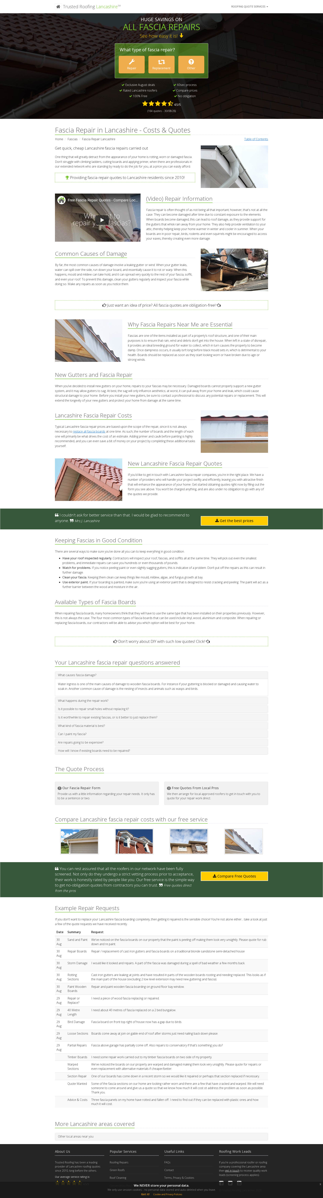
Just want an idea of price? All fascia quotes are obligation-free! (161, 305)
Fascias (72, 139)
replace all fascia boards (89, 431)
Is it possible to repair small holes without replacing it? (93, 709)
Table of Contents (256, 139)
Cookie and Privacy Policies (167, 1194)
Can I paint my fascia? (72, 734)
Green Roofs (117, 1170)
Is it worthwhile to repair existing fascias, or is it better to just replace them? (107, 717)
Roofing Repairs (119, 1162)
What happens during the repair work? (83, 701)
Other (191, 68)
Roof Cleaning (118, 1177)
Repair (131, 68)
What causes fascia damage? (77, 675)
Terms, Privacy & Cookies (179, 1177)
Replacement (161, 68)
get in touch (232, 1170)
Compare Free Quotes (236, 876)
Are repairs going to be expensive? (80, 742)
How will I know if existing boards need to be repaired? (94, 751)
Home (59, 139)
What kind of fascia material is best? (81, 726)
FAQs (167, 1162)
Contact (169, 1170)
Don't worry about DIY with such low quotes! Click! (161, 641)
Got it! (145, 1194)
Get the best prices (236, 520)
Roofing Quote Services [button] (248, 6)
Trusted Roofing (91, 6)
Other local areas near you (75, 1136)
